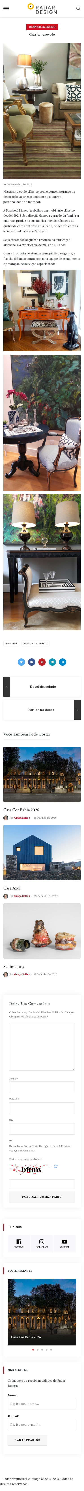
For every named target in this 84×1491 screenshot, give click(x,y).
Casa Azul (11, 888)
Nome (13, 1078)
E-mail (14, 1099)
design (12, 643)
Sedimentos (13, 966)
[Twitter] (21, 662)
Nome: (12, 1395)
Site (11, 1120)
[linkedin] (52, 662)
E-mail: (13, 1416)
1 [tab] (33, 1350)
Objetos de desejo (42, 26)
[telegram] (62, 662)
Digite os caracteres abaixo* (25, 1159)
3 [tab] (42, 1350)
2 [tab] (38, 1350)
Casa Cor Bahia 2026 (21, 810)
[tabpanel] (42, 1312)
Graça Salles (22, 817)
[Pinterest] (42, 662)
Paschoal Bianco (36, 643)
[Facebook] (31, 662)
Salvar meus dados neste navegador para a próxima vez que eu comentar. (39, 1148)
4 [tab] (46, 1350)
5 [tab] (51, 1350)
